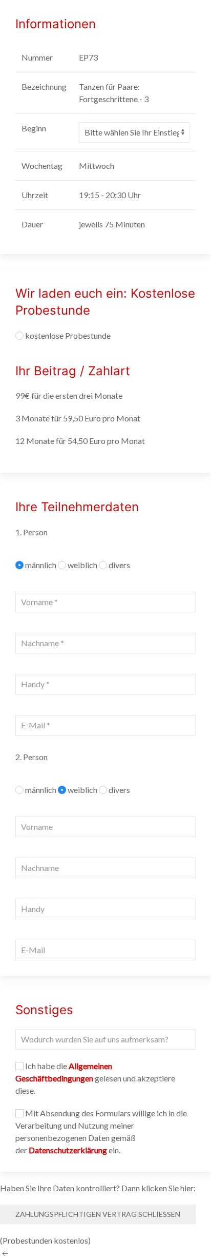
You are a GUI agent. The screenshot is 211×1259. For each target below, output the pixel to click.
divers (119, 565)
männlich (41, 565)
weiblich (83, 565)
